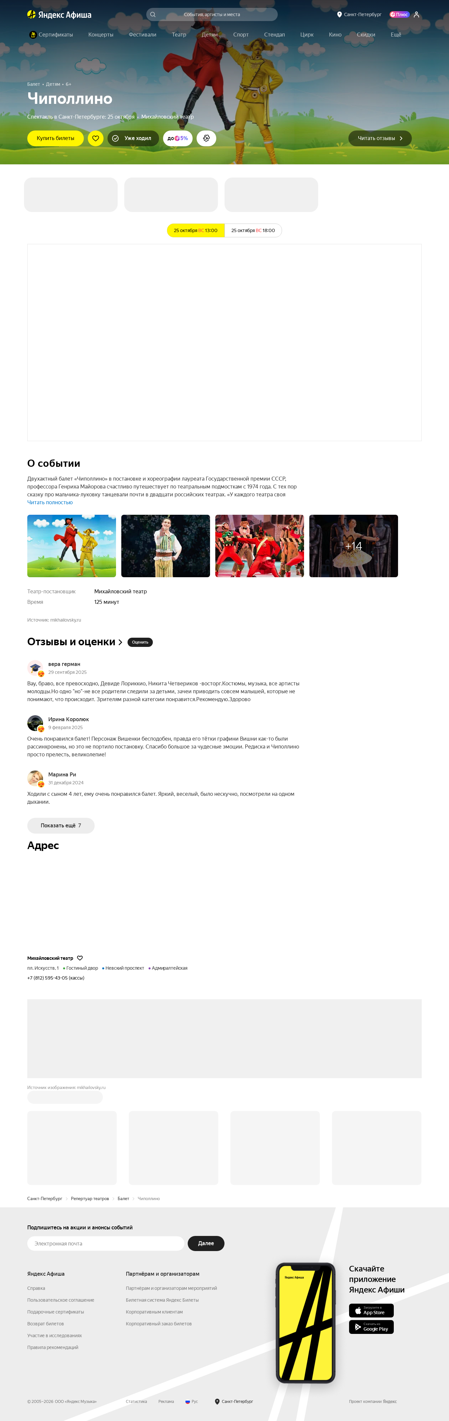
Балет (123, 1099)
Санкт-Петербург (44, 1099)
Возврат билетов (45, 1224)
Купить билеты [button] (55, 138)
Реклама (166, 1302)
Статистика (136, 1302)
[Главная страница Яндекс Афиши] (31, 14)
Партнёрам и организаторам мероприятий (171, 1188)
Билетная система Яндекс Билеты (162, 1200)
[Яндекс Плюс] (400, 14)
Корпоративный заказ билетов (159, 1224)
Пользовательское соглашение (60, 1200)
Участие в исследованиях (54, 1236)
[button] (396, 35)
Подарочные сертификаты (55, 1212)
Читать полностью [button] (50, 502)
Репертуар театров (90, 1099)
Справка (36, 1188)
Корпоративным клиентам (154, 1212)
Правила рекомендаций (52, 1247)
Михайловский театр (167, 117)
